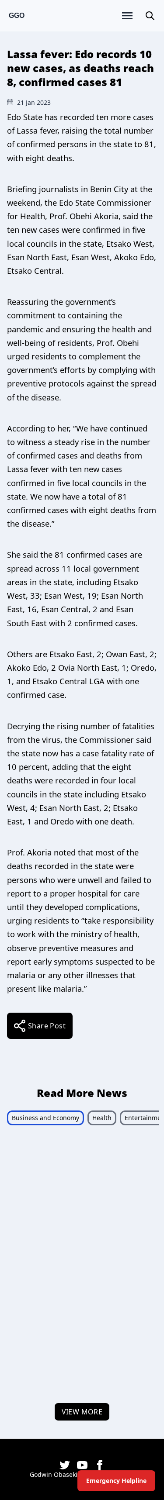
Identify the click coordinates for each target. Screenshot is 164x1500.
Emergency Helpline (116, 1480)
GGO (16, 15)
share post (47, 1026)
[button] (150, 15)
